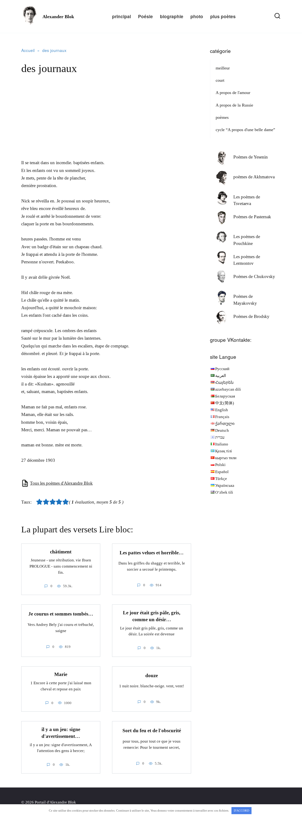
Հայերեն (224, 382)
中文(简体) (224, 403)
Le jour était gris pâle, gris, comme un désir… (151, 616)
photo (196, 16)
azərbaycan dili (228, 389)
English (221, 410)
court (220, 80)
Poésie (145, 16)
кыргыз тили (225, 458)
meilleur (223, 68)
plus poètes (223, 16)
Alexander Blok (58, 16)
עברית (220, 437)
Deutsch (222, 430)
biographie (171, 16)
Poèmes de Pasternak (252, 216)
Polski (220, 464)
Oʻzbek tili (224, 492)
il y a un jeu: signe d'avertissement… (61, 733)
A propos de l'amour (233, 92)
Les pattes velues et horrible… (152, 553)
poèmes (222, 117)
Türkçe (221, 478)
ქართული (225, 423)
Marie (60, 674)
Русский (222, 369)
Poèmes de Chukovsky (254, 276)
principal (121, 16)
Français (222, 417)
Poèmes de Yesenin (250, 156)
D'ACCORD (241, 810)
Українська (224, 485)
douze (151, 675)
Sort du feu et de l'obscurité (151, 730)
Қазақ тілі (223, 451)
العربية (220, 375)
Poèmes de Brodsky (251, 316)
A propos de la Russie (234, 105)
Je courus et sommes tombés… (60, 614)
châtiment (60, 552)
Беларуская (225, 396)
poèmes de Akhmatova (254, 176)
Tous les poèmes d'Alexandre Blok (61, 483)
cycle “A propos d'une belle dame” (245, 129)
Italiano (221, 444)
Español (222, 472)
